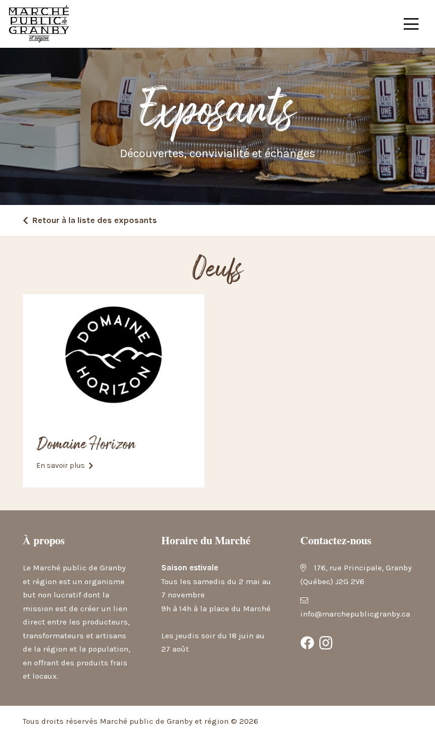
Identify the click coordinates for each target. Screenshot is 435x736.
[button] (411, 23)
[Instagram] (326, 643)
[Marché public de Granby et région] (39, 23)
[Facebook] (307, 643)
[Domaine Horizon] (113, 354)
